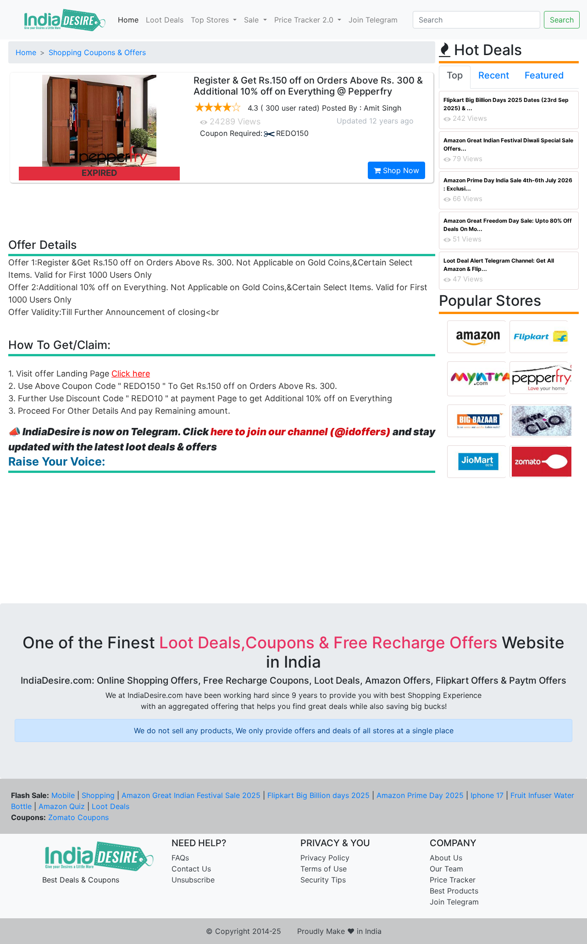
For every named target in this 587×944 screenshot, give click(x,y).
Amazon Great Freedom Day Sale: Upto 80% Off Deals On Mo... (507, 224)
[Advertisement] (222, 209)
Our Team (446, 868)
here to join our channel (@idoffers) (300, 432)
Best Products (454, 890)
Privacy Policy (324, 857)
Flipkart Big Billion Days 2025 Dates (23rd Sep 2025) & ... (506, 104)
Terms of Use (323, 868)
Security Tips (323, 879)
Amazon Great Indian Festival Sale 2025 (191, 795)
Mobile (63, 795)
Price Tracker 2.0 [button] (305, 19)
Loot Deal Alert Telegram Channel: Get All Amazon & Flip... (498, 264)
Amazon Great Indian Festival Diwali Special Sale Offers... (508, 144)
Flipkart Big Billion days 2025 (318, 795)
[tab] (455, 77)
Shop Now (400, 170)
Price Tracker (453, 879)
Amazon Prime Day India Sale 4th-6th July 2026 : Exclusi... (507, 184)
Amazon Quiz (62, 806)
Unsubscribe (193, 879)
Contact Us (191, 868)
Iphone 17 (487, 795)
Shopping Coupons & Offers (97, 52)
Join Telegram (373, 19)
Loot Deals (164, 19)
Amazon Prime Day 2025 (420, 795)
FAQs (180, 857)
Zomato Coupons (78, 817)
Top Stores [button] (211, 19)
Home (128, 19)
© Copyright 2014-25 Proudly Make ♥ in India (294, 931)
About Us (446, 857)
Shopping (98, 795)
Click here (130, 373)
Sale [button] (252, 19)
